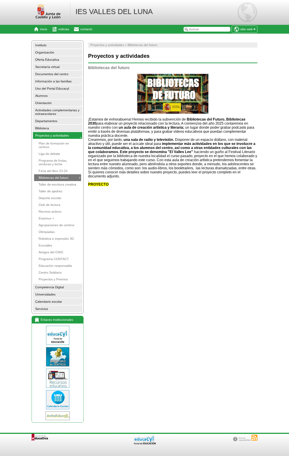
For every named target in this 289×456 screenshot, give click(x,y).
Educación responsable (55, 266)
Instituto (41, 45)
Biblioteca (42, 128)
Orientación (43, 103)
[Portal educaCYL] (57, 335)
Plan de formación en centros (54, 145)
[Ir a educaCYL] (144, 443)
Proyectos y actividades (52, 135)
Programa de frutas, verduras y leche (53, 162)
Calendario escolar (48, 301)
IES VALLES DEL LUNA (114, 11)
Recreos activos (50, 211)
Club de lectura (49, 205)
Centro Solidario (50, 272)
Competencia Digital (49, 287)
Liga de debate (49, 154)
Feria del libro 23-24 (53, 171)
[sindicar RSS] (254, 438)
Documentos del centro (51, 74)
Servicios (41, 309)
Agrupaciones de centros (56, 225)
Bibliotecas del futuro (53, 177)
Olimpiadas (47, 232)
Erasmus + (46, 218)
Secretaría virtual (47, 67)
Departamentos (46, 121)
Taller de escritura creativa (57, 184)
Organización (44, 52)
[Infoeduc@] (57, 416)
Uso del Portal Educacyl (52, 88)
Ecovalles (45, 245)
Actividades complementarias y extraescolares (57, 112)
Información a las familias (53, 81)
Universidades (45, 294)
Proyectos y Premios (53, 279)
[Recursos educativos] (57, 378)
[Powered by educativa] (40, 437)
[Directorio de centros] (57, 356)
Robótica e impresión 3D (56, 238)
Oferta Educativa (47, 59)
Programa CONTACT (54, 259)
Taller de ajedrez (50, 191)
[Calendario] (57, 399)
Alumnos (41, 96)
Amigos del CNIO (51, 252)
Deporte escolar (50, 198)
